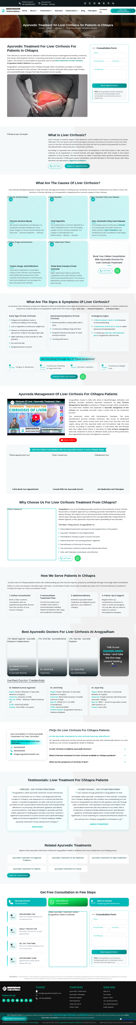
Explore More (69, 440)
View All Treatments (18, 875)
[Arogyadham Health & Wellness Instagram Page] (94, 3)
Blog (83, 10)
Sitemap (103, 1022)
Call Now (56, 166)
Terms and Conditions (125, 1022)
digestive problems (77, 160)
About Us (106, 991)
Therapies (92, 10)
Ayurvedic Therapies (77, 995)
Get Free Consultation (123, 11)
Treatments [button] (45, 10)
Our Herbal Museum (110, 1004)
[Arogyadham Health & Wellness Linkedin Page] (113, 3)
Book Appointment (109, 85)
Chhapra (58, 28)
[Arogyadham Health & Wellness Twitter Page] (89, 3)
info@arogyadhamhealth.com (26, 754)
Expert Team (108, 998)
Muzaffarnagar (60, 1015)
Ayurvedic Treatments (78, 991)
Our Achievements (110, 1001)
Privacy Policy (112, 1022)
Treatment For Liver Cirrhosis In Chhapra (81, 28)
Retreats (59, 10)
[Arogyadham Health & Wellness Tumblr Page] (103, 3)
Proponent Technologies (30, 1022)
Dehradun (72, 1015)
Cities (49, 28)
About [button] (32, 10)
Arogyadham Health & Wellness (70, 1022)
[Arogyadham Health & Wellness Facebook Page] (85, 3)
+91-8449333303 (45, 998)
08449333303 (19, 747)
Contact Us (103, 10)
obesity (122, 225)
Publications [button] (71, 10)
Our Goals (107, 995)
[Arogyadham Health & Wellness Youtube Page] (99, 3)
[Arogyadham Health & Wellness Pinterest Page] (108, 3)
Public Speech (108, 1007)
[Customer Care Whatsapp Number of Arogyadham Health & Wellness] (117, 270)
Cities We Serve (75, 1004)
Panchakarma (75, 1001)
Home (24, 10)
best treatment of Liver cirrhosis (69, 61)
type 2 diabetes (111, 230)
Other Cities (74, 1007)
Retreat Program (76, 998)
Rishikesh (84, 1015)
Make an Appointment (77, 166)
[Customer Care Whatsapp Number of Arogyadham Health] (114, 665)
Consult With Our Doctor (64, 376)
